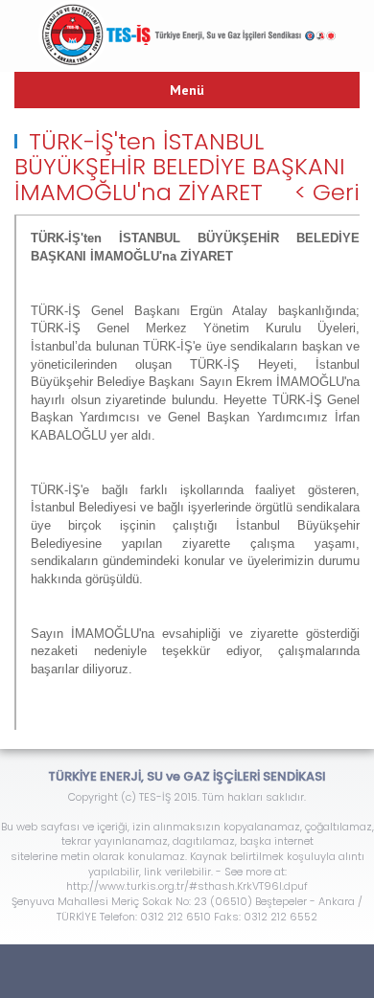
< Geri (327, 192)
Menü (187, 90)
